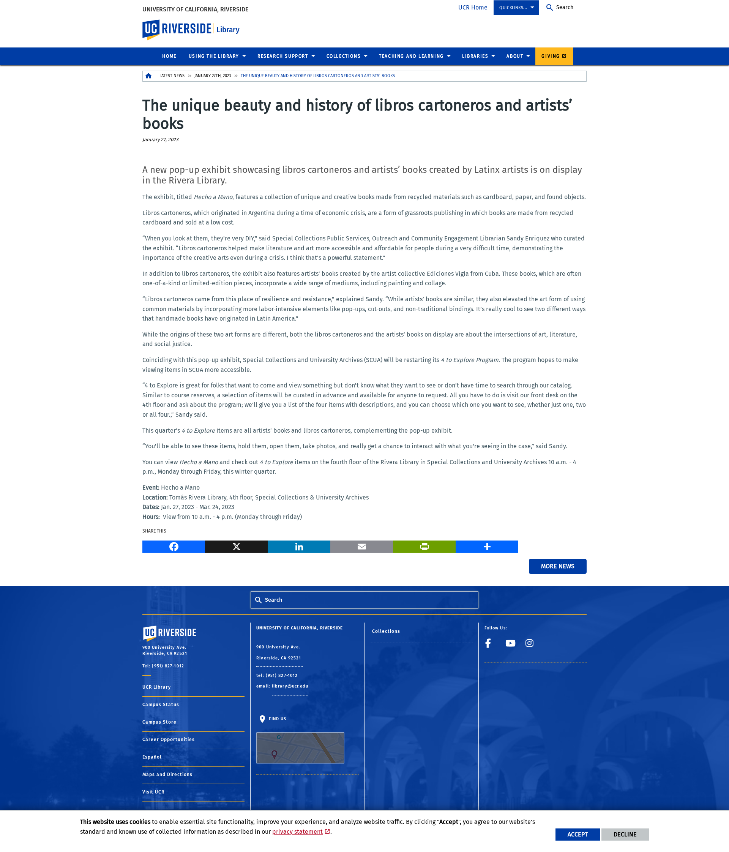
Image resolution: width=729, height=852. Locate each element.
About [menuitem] (515, 56)
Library (228, 29)
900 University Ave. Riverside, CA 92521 (279, 653)
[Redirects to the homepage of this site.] (148, 76)
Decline (625, 834)
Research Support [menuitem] (282, 56)
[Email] (361, 545)
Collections (386, 631)
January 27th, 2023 (212, 75)
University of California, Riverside (195, 9)
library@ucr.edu (290, 686)
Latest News (172, 75)
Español (152, 757)
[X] (236, 545)
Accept (578, 834)
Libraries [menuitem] (475, 56)
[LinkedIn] (299, 545)
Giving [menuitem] (550, 56)
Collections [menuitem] (344, 56)
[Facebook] (173, 545)
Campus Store (159, 722)
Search (564, 7)
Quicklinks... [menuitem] (513, 7)
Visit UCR (153, 792)
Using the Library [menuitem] (214, 56)
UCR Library (156, 687)
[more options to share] (487, 545)
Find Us (276, 718)
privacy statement (297, 831)
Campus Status (160, 704)
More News (557, 566)
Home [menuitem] (169, 56)
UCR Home (473, 7)
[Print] (424, 545)
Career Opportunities (168, 739)
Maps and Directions (167, 774)
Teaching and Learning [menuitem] (411, 56)
